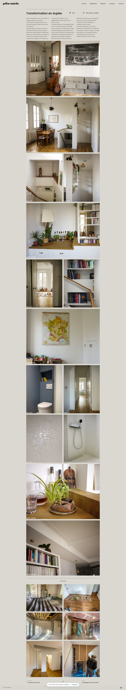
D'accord (74, 684)
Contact (120, 3)
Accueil (84, 3)
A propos (112, 3)
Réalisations (93, 3)
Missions (103, 3)
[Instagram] (121, 687)
